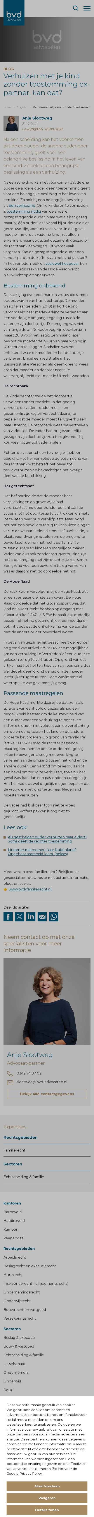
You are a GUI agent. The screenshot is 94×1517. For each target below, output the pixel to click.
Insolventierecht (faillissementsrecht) (35, 1283)
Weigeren (47, 1498)
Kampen (10, 1229)
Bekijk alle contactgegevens (47, 1094)
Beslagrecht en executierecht (29, 1266)
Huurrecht (13, 1275)
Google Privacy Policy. (24, 1473)
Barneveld (12, 1212)
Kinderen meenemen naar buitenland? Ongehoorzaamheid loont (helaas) (42, 852)
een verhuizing (22, 205)
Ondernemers (15, 1372)
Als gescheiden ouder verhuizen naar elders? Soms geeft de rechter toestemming (47, 839)
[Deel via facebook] (8, 916)
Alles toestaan (47, 1486)
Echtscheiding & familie (23, 1177)
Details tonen (47, 1510)
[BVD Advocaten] (13, 13)
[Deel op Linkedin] (30, 916)
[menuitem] (7, 107)
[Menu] (87, 8)
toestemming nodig (24, 211)
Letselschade (14, 1364)
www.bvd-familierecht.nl (30, 889)
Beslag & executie (19, 1338)
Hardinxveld (14, 1221)
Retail (8, 1390)
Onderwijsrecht (17, 1301)
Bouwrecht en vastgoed (24, 1310)
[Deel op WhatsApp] (53, 916)
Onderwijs (12, 1381)
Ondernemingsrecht (21, 1292)
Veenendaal (13, 1238)
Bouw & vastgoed (18, 1346)
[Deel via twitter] (19, 916)
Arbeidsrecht (14, 1257)
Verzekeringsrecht (19, 1318)
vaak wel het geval (62, 263)
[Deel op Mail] (42, 916)
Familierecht (14, 1150)
